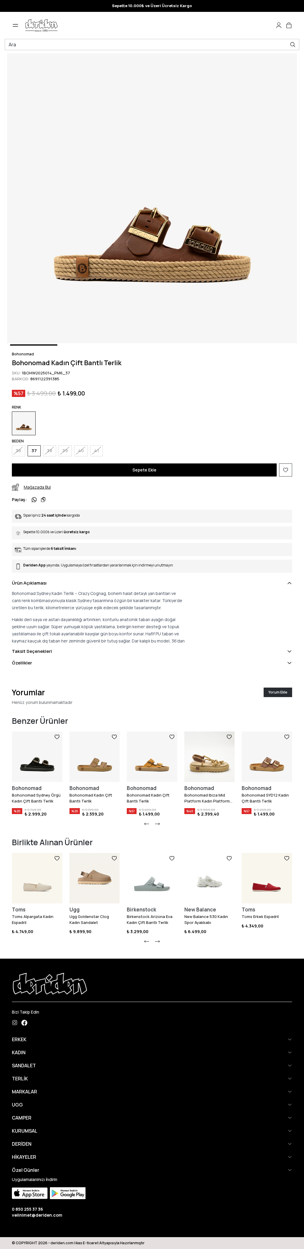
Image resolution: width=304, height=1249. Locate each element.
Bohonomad (23, 354)
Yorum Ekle (277, 692)
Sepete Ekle (144, 470)
